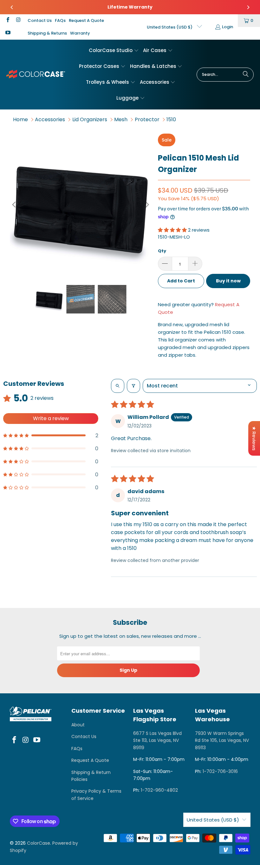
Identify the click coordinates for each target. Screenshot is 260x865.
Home (20, 119)
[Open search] (117, 386)
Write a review (51, 418)
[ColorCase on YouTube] (7, 33)
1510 (171, 119)
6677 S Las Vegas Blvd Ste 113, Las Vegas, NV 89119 (157, 740)
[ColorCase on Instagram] (18, 20)
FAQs (60, 20)
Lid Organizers (89, 119)
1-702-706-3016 (220, 771)
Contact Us (40, 20)
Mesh (120, 119)
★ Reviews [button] (254, 438)
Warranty (80, 33)
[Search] (246, 75)
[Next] (248, 7)
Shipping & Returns (47, 33)
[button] (114, 51)
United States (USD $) (170, 27)
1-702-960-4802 (159, 790)
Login (227, 27)
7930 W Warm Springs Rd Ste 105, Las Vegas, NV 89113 (222, 740)
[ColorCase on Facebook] (7, 20)
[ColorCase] (35, 74)
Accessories (50, 119)
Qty (162, 251)
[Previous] (12, 7)
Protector (147, 119)
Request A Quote (86, 20)
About (78, 725)
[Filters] (133, 386)
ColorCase (38, 843)
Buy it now (228, 281)
